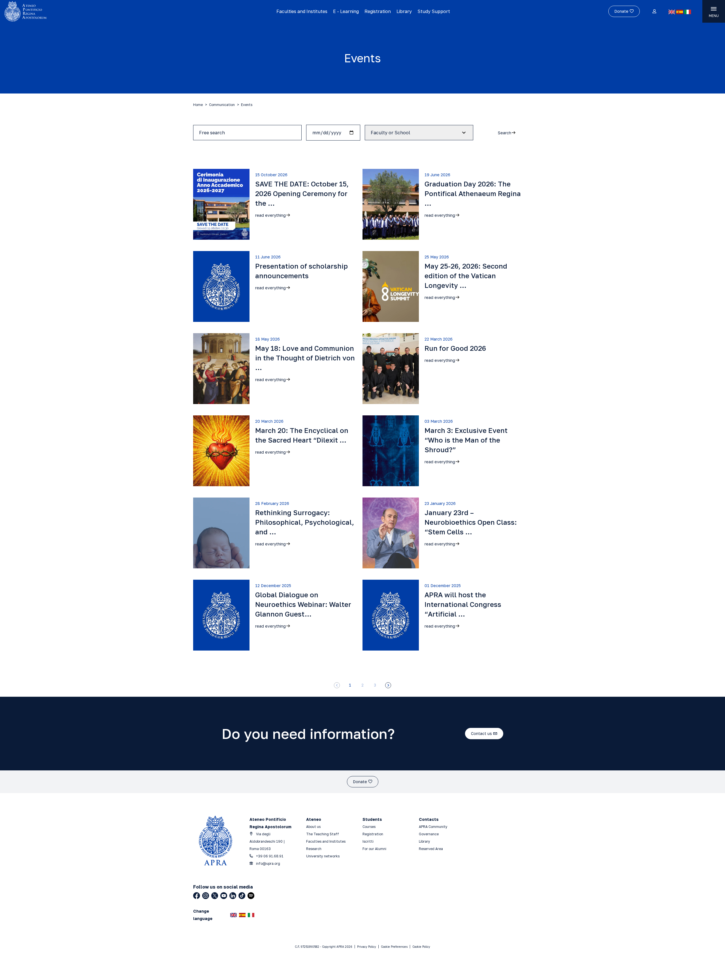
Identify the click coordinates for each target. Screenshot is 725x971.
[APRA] (91, 11)
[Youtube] (223, 895)
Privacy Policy (366, 946)
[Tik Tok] (241, 895)
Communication (222, 105)
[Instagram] (205, 895)
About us (313, 827)
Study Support (433, 11)
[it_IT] (687, 12)
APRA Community (433, 827)
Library (404, 11)
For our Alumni (374, 849)
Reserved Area (431, 849)
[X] (214, 895)
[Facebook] (196, 895)
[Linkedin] (232, 895)
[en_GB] (671, 12)
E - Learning (346, 11)
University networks (323, 856)
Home (198, 105)
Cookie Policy (421, 946)
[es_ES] (679, 12)
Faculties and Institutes (301, 11)
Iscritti (368, 841)
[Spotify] (251, 895)
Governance (429, 834)
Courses (369, 827)
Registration (377, 11)
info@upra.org (267, 863)
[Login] (654, 11)
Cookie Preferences (394, 946)
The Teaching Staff (322, 834)
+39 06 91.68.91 (269, 856)
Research (313, 849)
